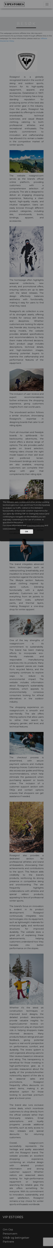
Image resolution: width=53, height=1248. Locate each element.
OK (26, 531)
